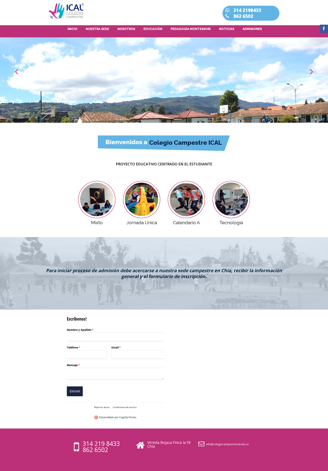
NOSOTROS (126, 29)
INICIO (72, 29)
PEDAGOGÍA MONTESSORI (191, 29)
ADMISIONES (252, 29)
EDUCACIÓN (153, 29)
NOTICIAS (226, 29)
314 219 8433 (101, 444)
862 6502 (95, 450)
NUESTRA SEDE (97, 29)
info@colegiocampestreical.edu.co (227, 444)
